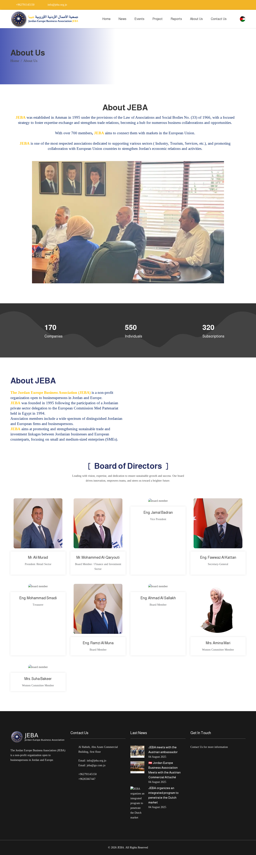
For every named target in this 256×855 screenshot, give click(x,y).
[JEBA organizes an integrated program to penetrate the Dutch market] (137, 803)
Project (157, 19)
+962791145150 (24, 4)
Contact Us (219, 19)
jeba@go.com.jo (96, 765)
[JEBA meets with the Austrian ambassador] (137, 752)
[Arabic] (243, 18)
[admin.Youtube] (244, 4)
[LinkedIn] (233, 4)
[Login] (235, 18)
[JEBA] (38, 737)
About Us (196, 19)
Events (139, 19)
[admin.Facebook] (227, 4)
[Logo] (45, 19)
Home (106, 19)
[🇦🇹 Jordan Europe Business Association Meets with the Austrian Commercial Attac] (137, 767)
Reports (176, 19)
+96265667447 (86, 778)
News (122, 19)
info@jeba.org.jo (57, 4)
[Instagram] (239, 4)
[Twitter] (222, 4)
